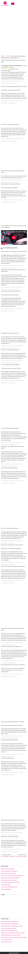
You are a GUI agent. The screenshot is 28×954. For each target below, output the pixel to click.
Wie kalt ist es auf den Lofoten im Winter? (10, 877)
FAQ (7, 56)
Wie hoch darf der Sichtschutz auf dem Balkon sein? (12, 875)
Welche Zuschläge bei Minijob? (7, 868)
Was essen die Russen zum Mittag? (8, 928)
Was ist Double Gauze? (6, 889)
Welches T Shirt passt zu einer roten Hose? (10, 882)
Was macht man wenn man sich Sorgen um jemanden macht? (14, 937)
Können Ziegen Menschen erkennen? (9, 880)
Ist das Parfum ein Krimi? (6, 939)
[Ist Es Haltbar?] (5, 3)
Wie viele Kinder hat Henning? (8, 856)
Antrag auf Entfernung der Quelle (8, 81)
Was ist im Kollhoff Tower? (7, 941)
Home (2, 56)
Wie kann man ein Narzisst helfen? (8, 873)
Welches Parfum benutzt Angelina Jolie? (9, 921)
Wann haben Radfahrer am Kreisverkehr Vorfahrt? (12, 926)
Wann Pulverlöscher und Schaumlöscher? (10, 923)
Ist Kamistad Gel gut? (5, 884)
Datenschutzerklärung (14, 953)
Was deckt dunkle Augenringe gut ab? (9, 930)
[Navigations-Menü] (12, 4)
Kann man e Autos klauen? (21, 856)
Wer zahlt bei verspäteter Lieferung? (9, 887)
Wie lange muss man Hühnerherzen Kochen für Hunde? (13, 932)
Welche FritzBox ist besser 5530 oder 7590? (10, 935)
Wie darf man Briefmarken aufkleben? (9, 871)
